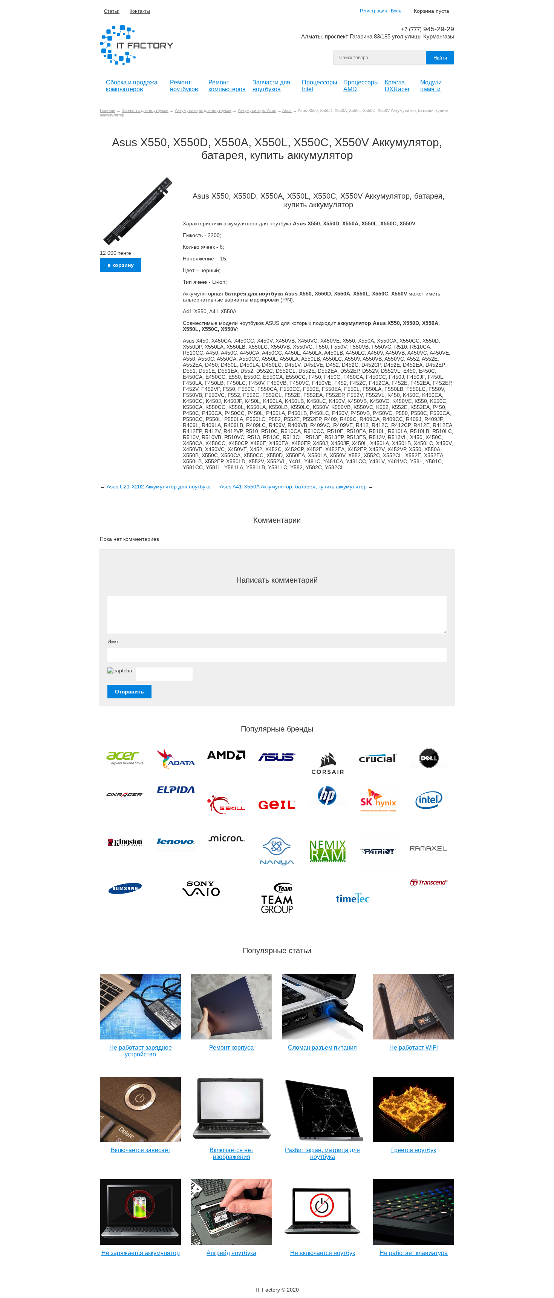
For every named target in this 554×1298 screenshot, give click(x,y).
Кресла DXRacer (397, 85)
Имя (112, 641)
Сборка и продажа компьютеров (132, 85)
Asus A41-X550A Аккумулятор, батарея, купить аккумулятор (293, 487)
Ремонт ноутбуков (184, 85)
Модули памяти (431, 85)
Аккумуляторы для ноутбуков (203, 110)
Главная (107, 110)
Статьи (111, 11)
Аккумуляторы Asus (257, 110)
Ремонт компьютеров (227, 85)
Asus (287, 110)
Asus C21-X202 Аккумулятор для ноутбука (159, 487)
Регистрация (373, 11)
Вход (396, 11)
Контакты (140, 11)
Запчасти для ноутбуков (271, 85)
